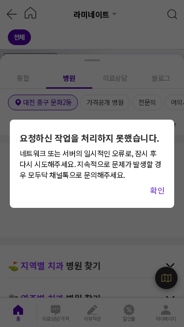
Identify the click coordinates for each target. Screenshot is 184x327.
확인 (157, 190)
